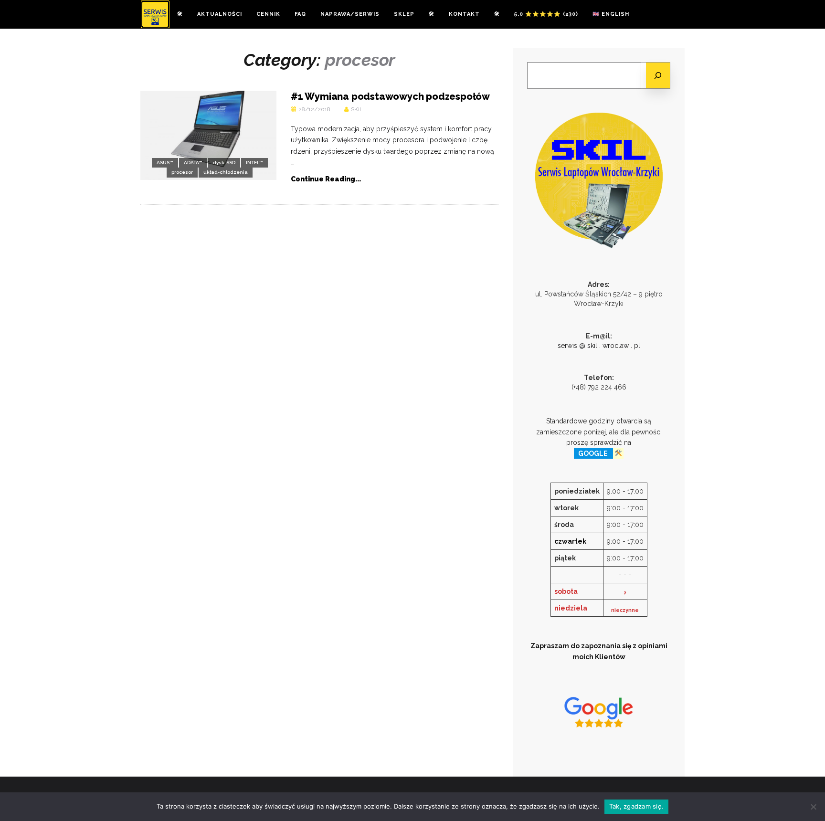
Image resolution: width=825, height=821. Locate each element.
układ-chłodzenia (225, 172)
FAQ (300, 14)
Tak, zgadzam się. (636, 806)
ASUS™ (165, 162)
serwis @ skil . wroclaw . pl (599, 345)
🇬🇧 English (610, 14)
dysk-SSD (224, 162)
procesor (182, 172)
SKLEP (404, 14)
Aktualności (219, 14)
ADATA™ (193, 162)
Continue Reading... (326, 179)
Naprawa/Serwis (350, 14)
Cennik (268, 14)
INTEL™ (254, 162)
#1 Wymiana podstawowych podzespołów (390, 96)
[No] (813, 806)
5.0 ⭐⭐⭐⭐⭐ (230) (546, 14)
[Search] (658, 75)
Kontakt (464, 14)
